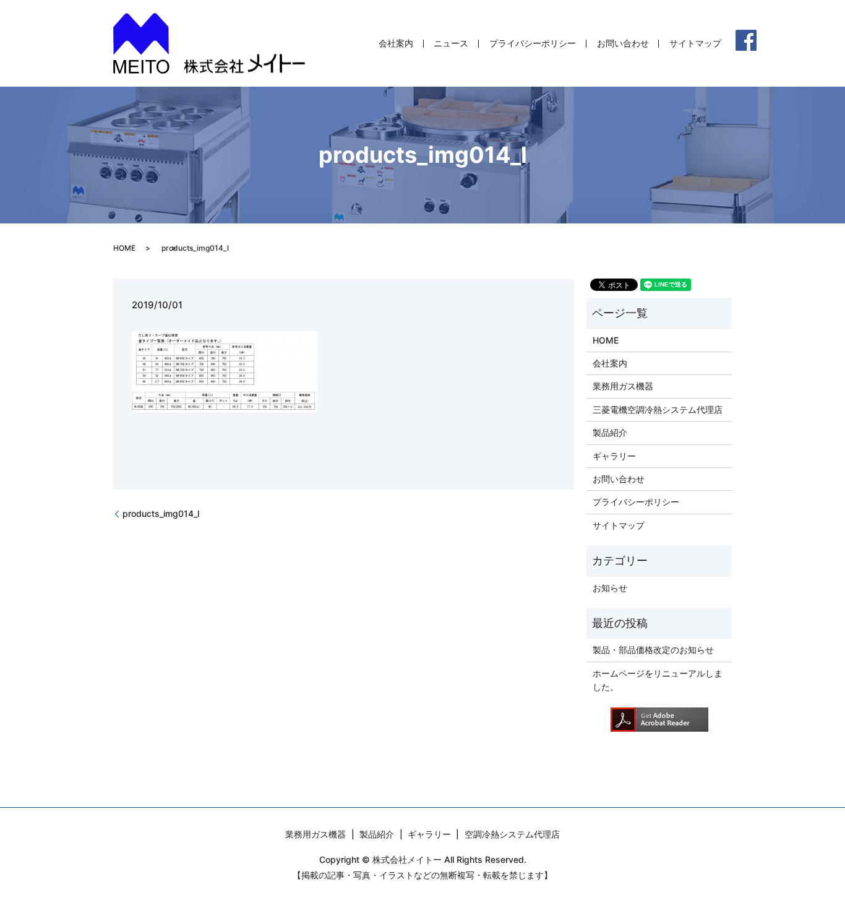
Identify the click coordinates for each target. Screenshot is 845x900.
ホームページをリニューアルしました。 (658, 680)
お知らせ (610, 587)
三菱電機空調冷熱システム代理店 (658, 409)
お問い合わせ (623, 43)
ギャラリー (614, 456)
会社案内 (396, 43)
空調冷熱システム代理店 (512, 834)
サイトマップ (695, 43)
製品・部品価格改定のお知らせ (653, 649)
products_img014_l (160, 513)
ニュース (451, 43)
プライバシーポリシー (532, 43)
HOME (124, 248)
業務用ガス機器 (623, 386)
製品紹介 (610, 432)
